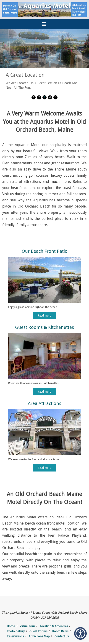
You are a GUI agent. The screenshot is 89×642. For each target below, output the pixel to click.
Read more (44, 315)
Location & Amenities (54, 626)
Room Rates (60, 631)
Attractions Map (39, 636)
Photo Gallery (16, 631)
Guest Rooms (38, 631)
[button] (80, 633)
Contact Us (62, 636)
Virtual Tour (27, 626)
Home (11, 626)
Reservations (15, 636)
